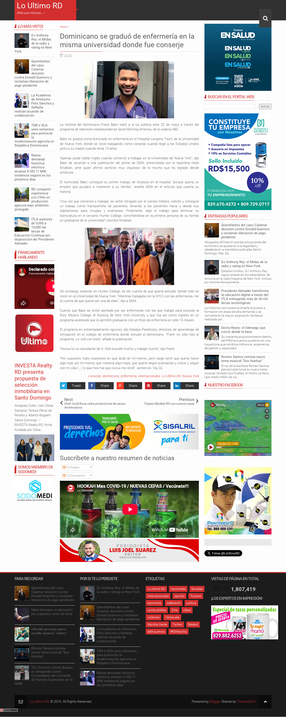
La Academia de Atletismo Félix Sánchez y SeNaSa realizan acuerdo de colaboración (34, 105)
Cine (175, 610)
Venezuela (172, 617)
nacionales (178, 589)
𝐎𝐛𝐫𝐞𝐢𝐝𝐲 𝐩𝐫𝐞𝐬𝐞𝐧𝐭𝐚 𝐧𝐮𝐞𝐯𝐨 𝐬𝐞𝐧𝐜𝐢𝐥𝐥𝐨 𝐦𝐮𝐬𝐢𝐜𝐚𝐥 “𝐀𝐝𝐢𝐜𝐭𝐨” (49, 631)
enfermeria (128, 376)
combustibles (156, 610)
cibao (187, 610)
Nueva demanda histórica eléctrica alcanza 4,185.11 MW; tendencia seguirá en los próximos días (33, 167)
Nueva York (190, 376)
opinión (179, 596)
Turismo (195, 596)
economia (154, 603)
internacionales (149, 376)
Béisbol (193, 624)
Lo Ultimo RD (40, 5)
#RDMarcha (178, 631)
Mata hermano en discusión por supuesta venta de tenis (52, 612)
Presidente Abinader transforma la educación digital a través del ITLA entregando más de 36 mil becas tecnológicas (245, 297)
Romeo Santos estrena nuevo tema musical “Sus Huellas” (243, 359)
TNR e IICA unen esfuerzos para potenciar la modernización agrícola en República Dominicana (34, 135)
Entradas (72, 467)
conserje (94, 376)
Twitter (177, 624)
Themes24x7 (246, 702)
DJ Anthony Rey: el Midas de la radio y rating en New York (244, 264)
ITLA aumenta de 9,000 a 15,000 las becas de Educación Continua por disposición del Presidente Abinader (34, 231)
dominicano (110, 376)
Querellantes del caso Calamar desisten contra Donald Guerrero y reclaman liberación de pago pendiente (245, 231)
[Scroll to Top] (265, 701)
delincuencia (156, 631)
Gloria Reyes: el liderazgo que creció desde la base (243, 330)
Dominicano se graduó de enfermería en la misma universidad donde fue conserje (127, 40)
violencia (153, 617)
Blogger (215, 702)
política (191, 603)
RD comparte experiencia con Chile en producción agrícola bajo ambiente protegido (33, 199)
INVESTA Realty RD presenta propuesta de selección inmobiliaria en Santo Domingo (33, 381)
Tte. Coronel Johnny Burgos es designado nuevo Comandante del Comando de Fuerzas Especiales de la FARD (44, 676)
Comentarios (75, 476)
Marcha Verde (157, 624)
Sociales (197, 589)
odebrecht (174, 603)
